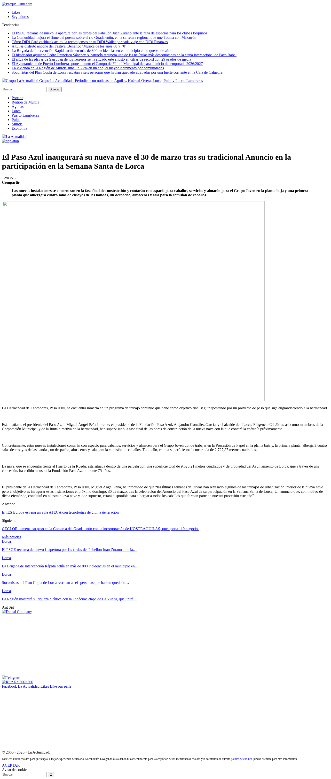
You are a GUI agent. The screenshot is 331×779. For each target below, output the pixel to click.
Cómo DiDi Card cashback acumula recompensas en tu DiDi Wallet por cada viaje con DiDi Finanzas (90, 42)
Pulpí (16, 120)
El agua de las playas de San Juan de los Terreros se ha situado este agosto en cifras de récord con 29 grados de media (101, 59)
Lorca (16, 111)
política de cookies (241, 759)
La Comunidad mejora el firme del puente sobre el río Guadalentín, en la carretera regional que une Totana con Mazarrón (104, 37)
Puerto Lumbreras (25, 115)
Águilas (18, 106)
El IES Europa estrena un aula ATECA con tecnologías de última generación (60, 512)
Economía (19, 128)
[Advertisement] (38, 644)
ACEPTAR (11, 765)
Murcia (17, 124)
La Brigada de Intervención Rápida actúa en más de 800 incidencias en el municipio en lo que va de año (91, 50)
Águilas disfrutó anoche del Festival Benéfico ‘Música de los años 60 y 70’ (69, 46)
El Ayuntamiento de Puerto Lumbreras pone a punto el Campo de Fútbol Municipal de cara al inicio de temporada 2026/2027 (107, 64)
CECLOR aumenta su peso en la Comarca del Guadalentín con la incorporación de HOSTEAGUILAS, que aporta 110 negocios (100, 529)
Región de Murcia (25, 102)
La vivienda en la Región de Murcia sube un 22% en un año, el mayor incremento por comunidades (88, 68)
